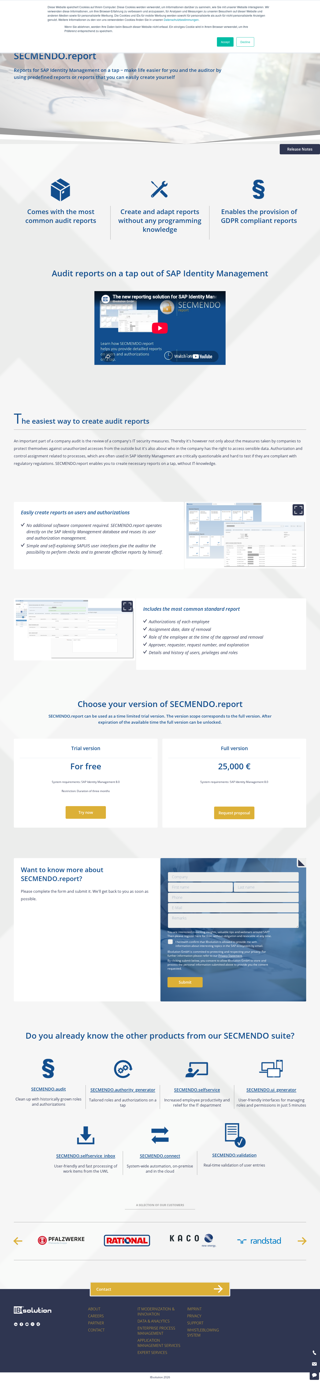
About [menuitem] (94, 1309)
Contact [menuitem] (96, 1330)
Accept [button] (225, 42)
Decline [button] (245, 42)
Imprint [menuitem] (194, 1309)
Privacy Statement (230, 956)
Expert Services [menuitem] (152, 1352)
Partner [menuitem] (96, 1323)
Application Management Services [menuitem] (159, 1343)
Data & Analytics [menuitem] (154, 1321)
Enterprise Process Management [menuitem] (156, 1331)
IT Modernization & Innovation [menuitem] (156, 1311)
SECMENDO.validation (234, 1155)
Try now (85, 812)
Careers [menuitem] (96, 1316)
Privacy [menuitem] (194, 1316)
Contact (103, 1289)
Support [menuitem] (195, 1323)
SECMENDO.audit (48, 1089)
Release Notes (300, 149)
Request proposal (234, 812)
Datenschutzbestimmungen (181, 20)
